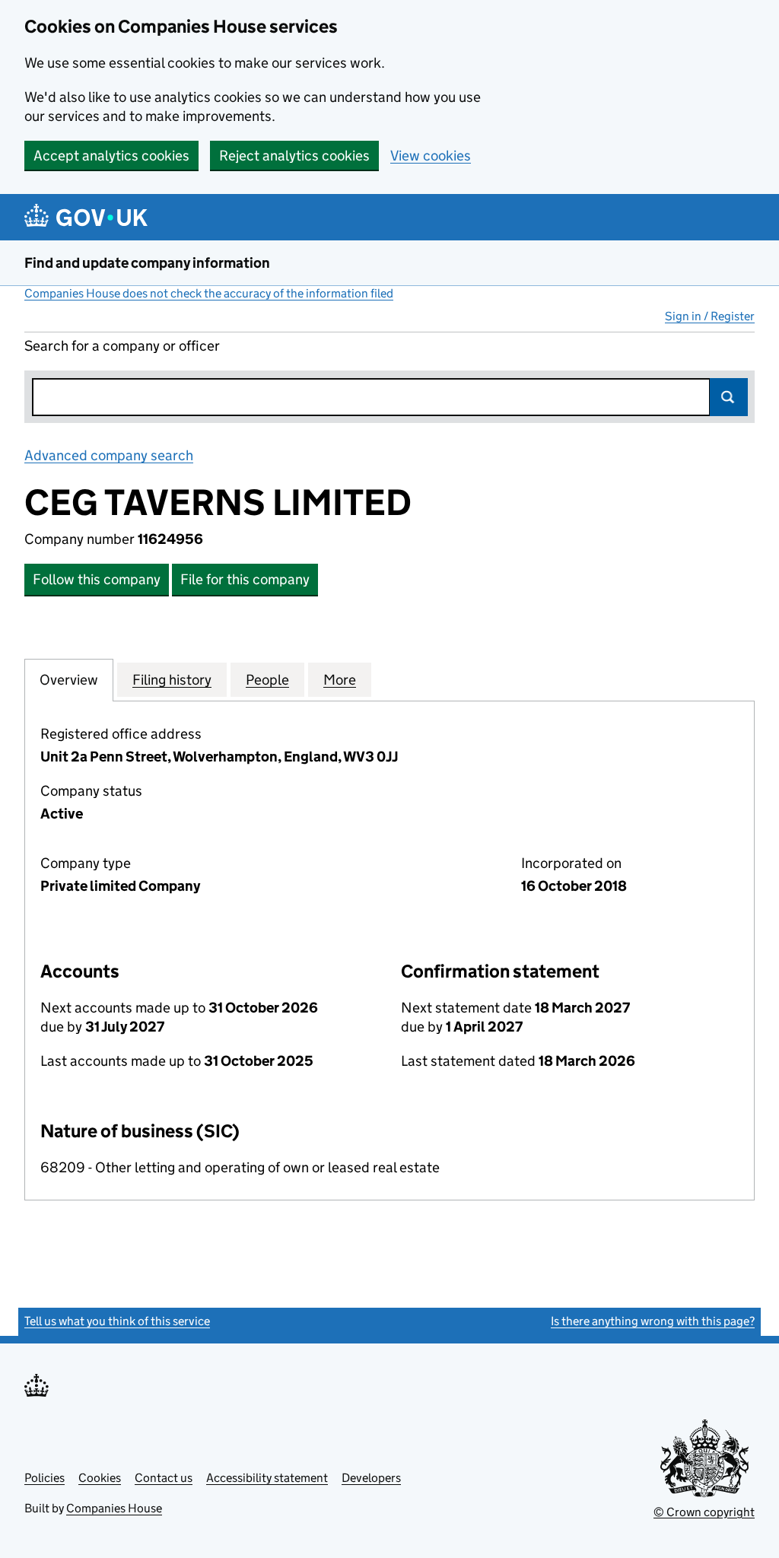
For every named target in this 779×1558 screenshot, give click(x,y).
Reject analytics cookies (294, 155)
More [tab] (339, 679)
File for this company (245, 579)
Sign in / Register (710, 316)
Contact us (163, 1478)
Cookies (99, 1478)
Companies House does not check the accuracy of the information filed (208, 293)
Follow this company (97, 579)
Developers (371, 1478)
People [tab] (267, 679)
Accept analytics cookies (111, 155)
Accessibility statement (267, 1478)
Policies (44, 1478)
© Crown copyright (704, 1512)
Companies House (114, 1508)
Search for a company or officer (122, 346)
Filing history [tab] (171, 679)
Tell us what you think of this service (117, 1321)
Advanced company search (108, 455)
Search (729, 397)
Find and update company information (147, 263)
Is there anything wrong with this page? (653, 1321)
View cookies (430, 155)
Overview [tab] (69, 679)
